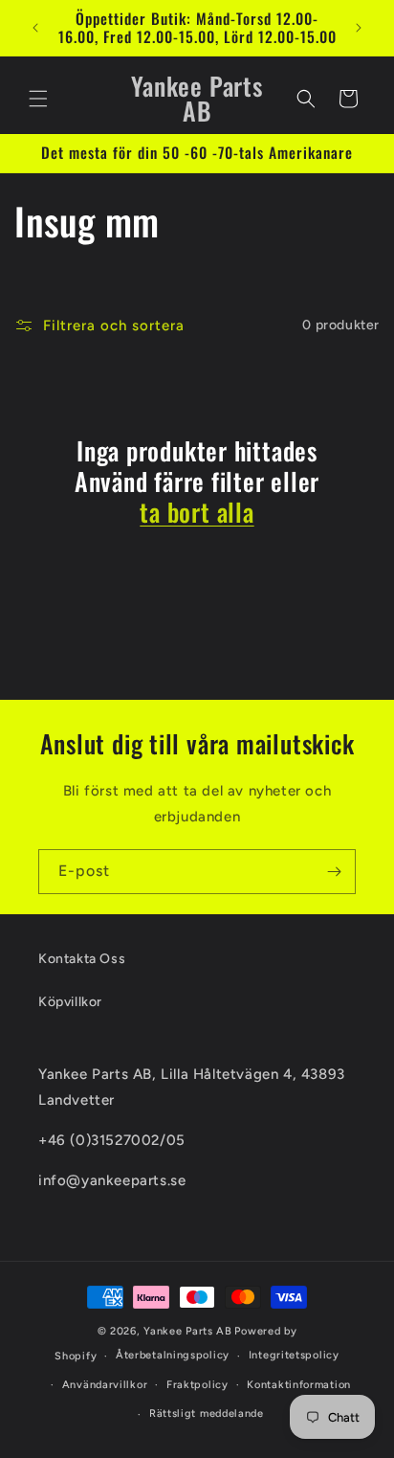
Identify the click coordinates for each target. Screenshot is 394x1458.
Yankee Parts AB (187, 1331)
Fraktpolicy (197, 1385)
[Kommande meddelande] (359, 28)
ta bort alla (196, 512)
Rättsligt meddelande (206, 1413)
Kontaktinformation (299, 1385)
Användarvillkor (105, 1385)
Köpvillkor (70, 1002)
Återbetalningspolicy (173, 1355)
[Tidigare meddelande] (35, 28)
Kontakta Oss (81, 959)
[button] (38, 99)
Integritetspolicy (294, 1355)
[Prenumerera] (334, 871)
